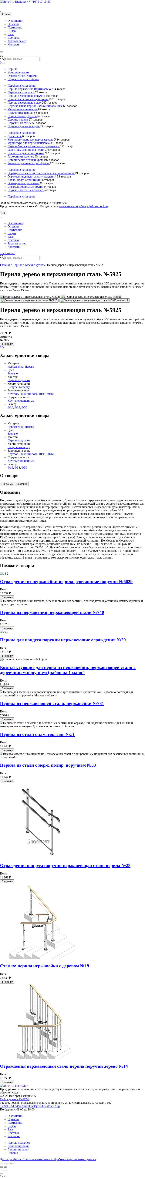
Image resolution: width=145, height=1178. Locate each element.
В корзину (7, 343)
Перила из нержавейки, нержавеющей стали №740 (52, 612)
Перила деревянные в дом (25, 102)
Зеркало (13, 373)
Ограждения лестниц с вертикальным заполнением (41, 173)
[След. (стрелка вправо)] (5, 1167)
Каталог (6, 14)
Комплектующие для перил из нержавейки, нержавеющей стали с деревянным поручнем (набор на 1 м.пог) (68, 670)
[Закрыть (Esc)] (12, 1163)
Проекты (13, 1119)
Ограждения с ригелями (23, 183)
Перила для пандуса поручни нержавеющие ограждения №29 (63, 639)
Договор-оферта (11, 1159)
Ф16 (10, 407)
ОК (3, 213)
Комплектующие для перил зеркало (31, 139)
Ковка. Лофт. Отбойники (24, 179)
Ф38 (17, 407)
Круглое (13, 393)
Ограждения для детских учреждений (32, 176)
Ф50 (24, 407)
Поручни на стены (20, 122)
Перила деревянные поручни (27, 95)
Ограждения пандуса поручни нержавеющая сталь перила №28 (65, 865)
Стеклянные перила (21, 112)
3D (2, 347)
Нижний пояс (28, 393)
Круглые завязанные (21, 400)
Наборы (13, 1152)
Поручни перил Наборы (23, 79)
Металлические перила (23, 109)
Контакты (14, 44)
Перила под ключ (19, 380)
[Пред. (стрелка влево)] (1, 1167)
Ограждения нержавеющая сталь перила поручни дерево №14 (64, 1066)
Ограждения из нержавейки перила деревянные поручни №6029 (66, 581)
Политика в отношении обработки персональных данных (59, 1159)
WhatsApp (53, 1106)
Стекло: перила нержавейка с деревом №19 (44, 965)
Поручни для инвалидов (24, 126)
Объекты (13, 24)
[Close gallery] (1, 1173)
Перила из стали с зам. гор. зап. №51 (37, 734)
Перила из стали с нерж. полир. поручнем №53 (48, 765)
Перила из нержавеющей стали (28, 99)
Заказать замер (17, 41)
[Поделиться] (9, 1163)
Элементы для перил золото (26, 153)
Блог (11, 34)
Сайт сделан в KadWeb (14, 1099)
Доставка (13, 37)
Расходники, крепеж (21, 156)
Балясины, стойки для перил (26, 149)
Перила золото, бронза (22, 116)
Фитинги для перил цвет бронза (29, 163)
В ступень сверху (19, 387)
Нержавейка (15, 366)
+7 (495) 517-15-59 (38, 1)
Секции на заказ (18, 1149)
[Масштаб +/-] (1, 1163)
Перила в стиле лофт (21, 92)
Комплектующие (18, 72)
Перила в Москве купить (28, 265)
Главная (5, 265)
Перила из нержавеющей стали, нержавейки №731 (52, 703)
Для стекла (15, 136)
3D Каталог (7, 253)
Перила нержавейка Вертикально (30, 89)
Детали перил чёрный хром (26, 159)
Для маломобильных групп (25, 186)
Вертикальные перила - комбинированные (35, 106)
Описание (7, 484)
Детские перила (18, 119)
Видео (12, 30)
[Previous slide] (1, 1170)
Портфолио (15, 27)
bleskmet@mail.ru (35, 1106)
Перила (12, 69)
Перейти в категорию (21, 85)
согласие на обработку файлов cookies (83, 206)
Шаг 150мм (46, 393)
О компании (15, 20)
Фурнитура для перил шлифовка (29, 142)
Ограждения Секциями (23, 75)
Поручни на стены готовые (26, 190)
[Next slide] (5, 1170)
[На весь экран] (5, 1163)
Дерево (29, 366)
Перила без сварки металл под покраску (34, 146)
